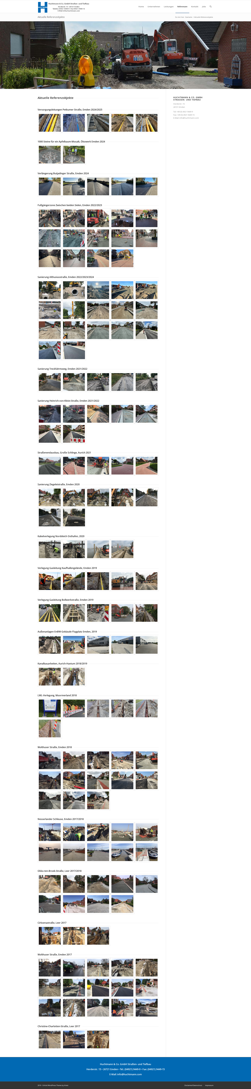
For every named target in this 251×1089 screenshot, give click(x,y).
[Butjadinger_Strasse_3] (98, 186)
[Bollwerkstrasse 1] (50, 613)
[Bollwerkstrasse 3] (98, 613)
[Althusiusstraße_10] (147, 310)
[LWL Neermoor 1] (50, 708)
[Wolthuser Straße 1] (50, 760)
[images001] (122, 466)
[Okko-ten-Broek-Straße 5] (147, 884)
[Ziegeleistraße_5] (147, 497)
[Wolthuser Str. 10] (147, 988)
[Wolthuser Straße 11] (50, 800)
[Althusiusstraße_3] (98, 290)
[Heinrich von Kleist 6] (50, 434)
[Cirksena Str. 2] (74, 936)
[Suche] (210, 6)
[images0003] (50, 466)
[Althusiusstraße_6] (50, 310)
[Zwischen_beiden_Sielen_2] (74, 218)
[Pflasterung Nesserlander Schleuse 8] (98, 852)
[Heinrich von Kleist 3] (98, 414)
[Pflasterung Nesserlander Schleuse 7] (74, 852)
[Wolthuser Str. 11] (50, 1008)
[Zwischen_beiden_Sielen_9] (122, 238)
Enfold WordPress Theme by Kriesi (55, 1085)
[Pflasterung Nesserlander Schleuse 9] (122, 852)
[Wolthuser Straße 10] (147, 780)
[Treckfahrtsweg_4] (122, 382)
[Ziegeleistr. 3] (98, 497)
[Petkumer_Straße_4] (122, 123)
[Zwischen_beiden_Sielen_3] (98, 218)
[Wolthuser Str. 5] (147, 968)
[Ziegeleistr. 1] (50, 497)
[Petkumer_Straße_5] (147, 123)
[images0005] (98, 466)
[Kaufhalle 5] (147, 581)
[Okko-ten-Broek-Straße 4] (122, 884)
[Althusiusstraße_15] (147, 330)
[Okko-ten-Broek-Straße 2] (74, 884)
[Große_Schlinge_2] (74, 466)
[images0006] (147, 466)
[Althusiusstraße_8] (98, 310)
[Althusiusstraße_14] (122, 330)
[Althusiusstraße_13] (98, 330)
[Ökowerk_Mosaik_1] (50, 155)
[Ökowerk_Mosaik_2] (74, 155)
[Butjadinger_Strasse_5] (147, 186)
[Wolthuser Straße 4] (122, 760)
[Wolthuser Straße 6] (50, 780)
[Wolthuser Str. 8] (98, 988)
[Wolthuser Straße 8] (98, 780)
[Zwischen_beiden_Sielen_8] (98, 238)
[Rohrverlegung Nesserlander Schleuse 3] (98, 832)
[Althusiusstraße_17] (74, 350)
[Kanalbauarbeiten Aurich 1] (50, 677)
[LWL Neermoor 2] (74, 708)
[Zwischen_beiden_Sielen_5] (147, 218)
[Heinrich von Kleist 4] (122, 414)
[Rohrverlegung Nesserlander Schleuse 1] (50, 832)
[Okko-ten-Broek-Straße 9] (122, 904)
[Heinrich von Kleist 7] (74, 434)
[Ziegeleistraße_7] (74, 517)
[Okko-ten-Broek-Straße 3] (98, 884)
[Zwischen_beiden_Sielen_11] (50, 258)
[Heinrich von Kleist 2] (74, 414)
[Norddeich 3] (98, 549)
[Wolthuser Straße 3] (98, 760)
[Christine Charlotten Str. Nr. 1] (50, 1039)
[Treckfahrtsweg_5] (147, 382)
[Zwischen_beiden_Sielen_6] (50, 238)
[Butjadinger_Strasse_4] (122, 186)
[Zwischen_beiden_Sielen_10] (147, 238)
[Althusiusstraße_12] (74, 330)
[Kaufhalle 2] (74, 581)
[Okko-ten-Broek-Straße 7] (74, 904)
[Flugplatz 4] (122, 645)
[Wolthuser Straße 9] (122, 780)
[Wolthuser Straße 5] (147, 760)
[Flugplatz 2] (74, 645)
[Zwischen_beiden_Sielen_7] (74, 238)
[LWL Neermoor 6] (50, 728)
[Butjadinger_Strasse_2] (74, 186)
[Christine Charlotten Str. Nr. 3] (98, 1039)
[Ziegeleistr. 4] (122, 497)
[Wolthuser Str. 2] (74, 968)
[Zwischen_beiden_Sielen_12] (98, 258)
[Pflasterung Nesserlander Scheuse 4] (122, 832)
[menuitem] (141, 6)
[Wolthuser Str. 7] (74, 988)
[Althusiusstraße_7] (74, 310)
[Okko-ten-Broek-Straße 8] (98, 904)
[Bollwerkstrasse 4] (122, 613)
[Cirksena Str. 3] (98, 936)
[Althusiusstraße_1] (50, 290)
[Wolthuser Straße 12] (74, 800)
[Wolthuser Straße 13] (98, 800)
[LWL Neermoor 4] (122, 708)
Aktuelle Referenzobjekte (51, 17)
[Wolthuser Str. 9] (122, 988)
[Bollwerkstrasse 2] (74, 613)
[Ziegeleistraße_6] (50, 517)
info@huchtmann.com (189, 118)
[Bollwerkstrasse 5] (147, 613)
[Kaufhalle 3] (98, 581)
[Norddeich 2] (74, 549)
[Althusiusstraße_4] (122, 290)
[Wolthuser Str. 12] (74, 1008)
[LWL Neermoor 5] (147, 708)
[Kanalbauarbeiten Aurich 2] (74, 677)
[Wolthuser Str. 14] (122, 1008)
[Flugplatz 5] (147, 645)
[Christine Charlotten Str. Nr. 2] (74, 1039)
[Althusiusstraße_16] (50, 350)
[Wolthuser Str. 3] (98, 968)
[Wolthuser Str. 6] (50, 988)
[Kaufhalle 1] (50, 581)
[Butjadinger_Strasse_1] (50, 186)
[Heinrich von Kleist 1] (50, 414)
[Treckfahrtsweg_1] (50, 382)
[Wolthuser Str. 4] (122, 968)
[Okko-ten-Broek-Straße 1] (50, 884)
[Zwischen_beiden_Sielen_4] (122, 218)
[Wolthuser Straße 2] (74, 760)
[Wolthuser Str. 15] (147, 1008)
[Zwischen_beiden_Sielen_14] (74, 258)
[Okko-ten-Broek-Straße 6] (50, 904)
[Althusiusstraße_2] (74, 290)
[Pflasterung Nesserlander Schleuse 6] (50, 852)
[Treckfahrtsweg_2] (74, 382)
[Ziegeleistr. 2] (74, 497)
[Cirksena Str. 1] (50, 936)
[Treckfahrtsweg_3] (98, 382)
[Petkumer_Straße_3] (98, 123)
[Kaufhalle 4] (122, 581)
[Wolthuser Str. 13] (98, 1008)
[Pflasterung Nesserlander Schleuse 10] (147, 852)
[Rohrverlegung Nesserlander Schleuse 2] (74, 832)
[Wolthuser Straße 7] (74, 780)
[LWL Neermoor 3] (98, 708)
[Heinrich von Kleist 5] (147, 414)
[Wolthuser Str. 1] (50, 968)
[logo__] (64, 6)
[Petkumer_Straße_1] (50, 123)
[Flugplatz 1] (50, 645)
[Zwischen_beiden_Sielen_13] (122, 258)
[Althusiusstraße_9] (122, 310)
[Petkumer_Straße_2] (74, 123)
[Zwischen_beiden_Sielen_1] (50, 218)
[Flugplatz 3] (98, 645)
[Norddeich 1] (50, 549)
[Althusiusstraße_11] (50, 330)
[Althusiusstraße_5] (147, 290)
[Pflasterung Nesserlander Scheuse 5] (147, 832)
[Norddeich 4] (122, 549)
